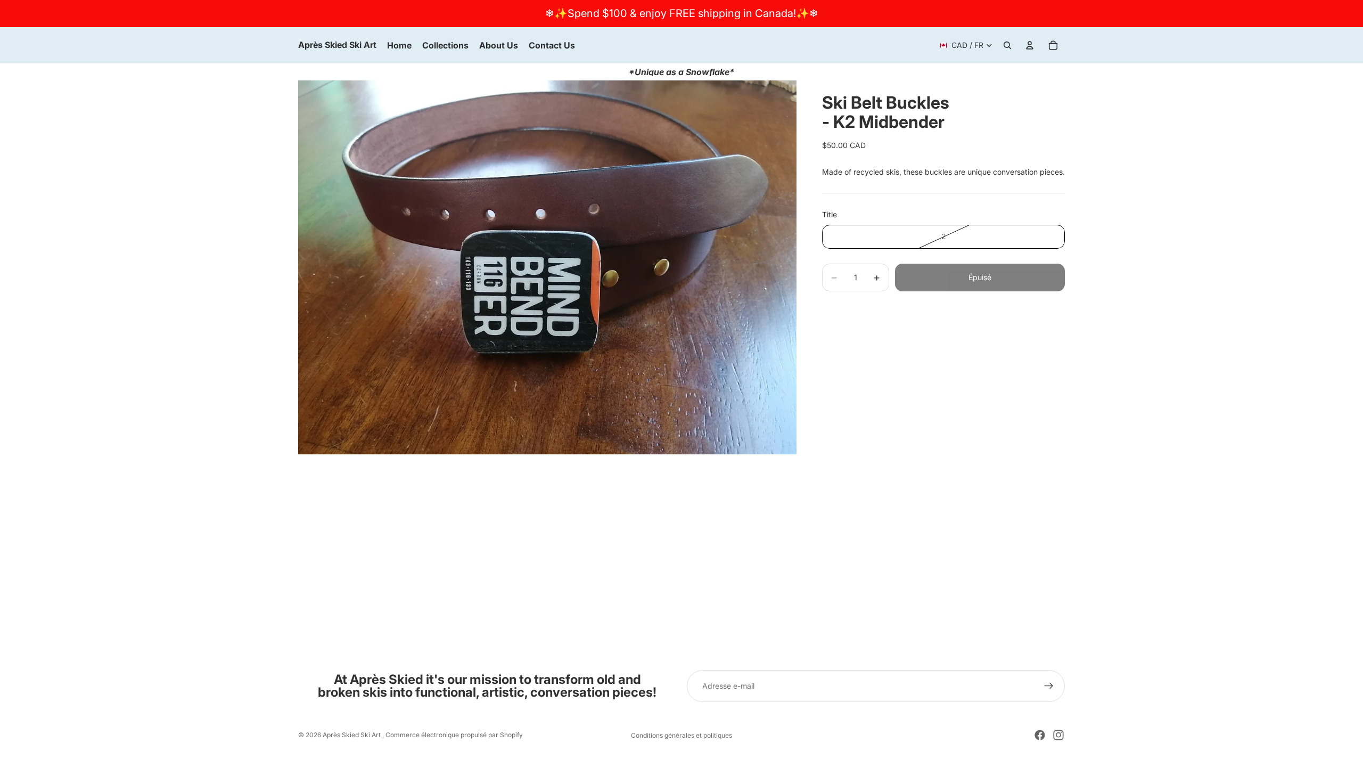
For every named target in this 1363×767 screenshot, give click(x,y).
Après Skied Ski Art (352, 735)
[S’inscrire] (1049, 686)
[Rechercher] (1007, 45)
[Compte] (1029, 45)
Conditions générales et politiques (681, 735)
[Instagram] (1058, 735)
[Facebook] (1039, 735)
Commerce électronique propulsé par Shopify (454, 735)
